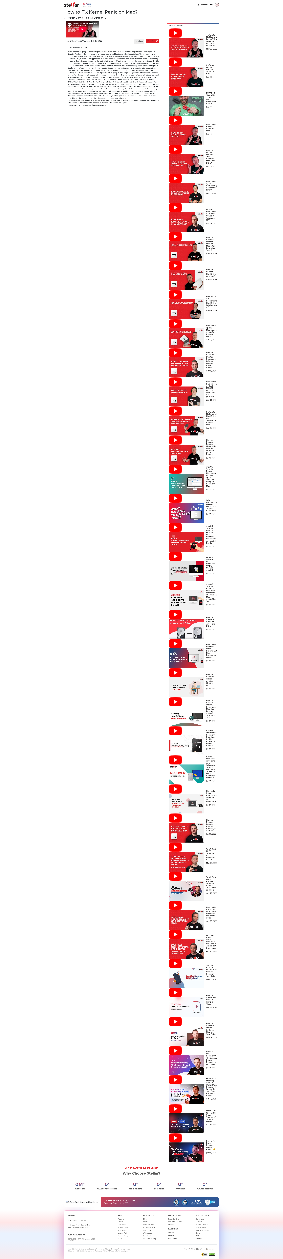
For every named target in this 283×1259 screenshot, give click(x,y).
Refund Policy (123, 1236)
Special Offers (201, 1227)
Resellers (171, 1235)
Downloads (147, 1236)
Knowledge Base (149, 1227)
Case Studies (147, 1230)
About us (121, 1219)
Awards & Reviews (202, 1230)
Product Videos (148, 1225)
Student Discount (202, 1225)
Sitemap (199, 1239)
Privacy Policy (123, 1227)
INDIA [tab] (75, 1221)
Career (120, 1222)
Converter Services (175, 1222)
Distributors (172, 1238)
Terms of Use (123, 1230)
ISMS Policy (122, 1225)
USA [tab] (69, 1221)
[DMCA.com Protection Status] (212, 1255)
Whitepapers (147, 1233)
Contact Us (200, 1219)
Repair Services (173, 1219)
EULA (120, 1239)
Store (198, 1233)
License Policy (123, 1233)
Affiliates (171, 1233)
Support (204, 5)
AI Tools (171, 1225)
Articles (145, 1222)
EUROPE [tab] (82, 1221)
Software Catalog (149, 1239)
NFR (197, 1236)
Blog (144, 1219)
